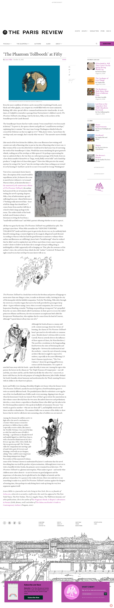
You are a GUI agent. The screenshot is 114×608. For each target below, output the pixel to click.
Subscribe (107, 44)
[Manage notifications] (109, 604)
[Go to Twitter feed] (14, 523)
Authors (37, 44)
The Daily (6, 44)
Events (77, 31)
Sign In (108, 31)
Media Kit (59, 524)
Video (95, 524)
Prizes (77, 524)
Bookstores (79, 525)
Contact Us (42, 525)
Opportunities (98, 522)
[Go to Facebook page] (9, 523)
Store (103, 31)
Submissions (60, 525)
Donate (84, 31)
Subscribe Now (33, 597)
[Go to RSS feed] (19, 523)
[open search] (96, 43)
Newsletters (94, 31)
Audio (48, 44)
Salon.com (7, 494)
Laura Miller (9, 60)
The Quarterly (22, 44)
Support (41, 524)
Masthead (78, 522)
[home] (33, 33)
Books (64, 59)
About (58, 44)
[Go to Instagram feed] (4, 523)
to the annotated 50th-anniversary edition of (17, 185)
